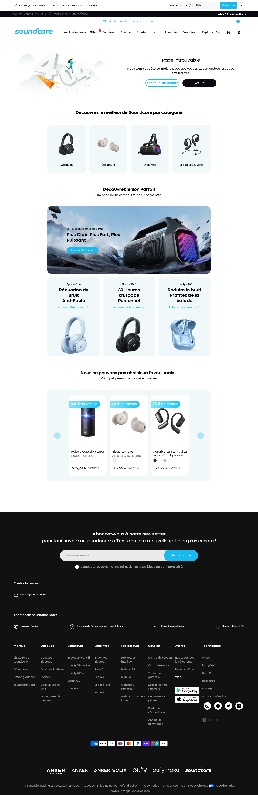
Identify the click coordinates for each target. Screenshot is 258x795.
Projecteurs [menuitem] (190, 32)
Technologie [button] (211, 646)
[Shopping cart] (228, 32)
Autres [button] (180, 646)
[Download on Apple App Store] (187, 699)
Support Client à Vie (233, 626)
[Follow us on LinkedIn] (239, 706)
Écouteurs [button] (75, 646)
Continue (228, 5)
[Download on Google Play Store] (187, 690)
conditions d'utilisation (117, 567)
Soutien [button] (154, 646)
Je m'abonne (181, 555)
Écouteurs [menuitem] (109, 32)
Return (199, 83)
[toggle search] (218, 32)
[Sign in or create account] (239, 32)
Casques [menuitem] (126, 32)
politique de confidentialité (162, 567)
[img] (94, 744)
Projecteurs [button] (130, 646)
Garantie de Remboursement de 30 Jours (100, 626)
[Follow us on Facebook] (218, 706)
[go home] (34, 31)
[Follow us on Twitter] (228, 706)
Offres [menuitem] (94, 32)
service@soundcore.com (34, 594)
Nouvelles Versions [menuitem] (73, 32)
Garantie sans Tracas (172, 626)
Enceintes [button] (101, 646)
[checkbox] (77, 567)
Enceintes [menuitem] (171, 32)
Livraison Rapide (29, 626)
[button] (193, 5)
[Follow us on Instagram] (207, 706)
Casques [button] (47, 646)
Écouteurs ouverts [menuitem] (148, 32)
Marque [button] (19, 646)
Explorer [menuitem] (207, 32)
